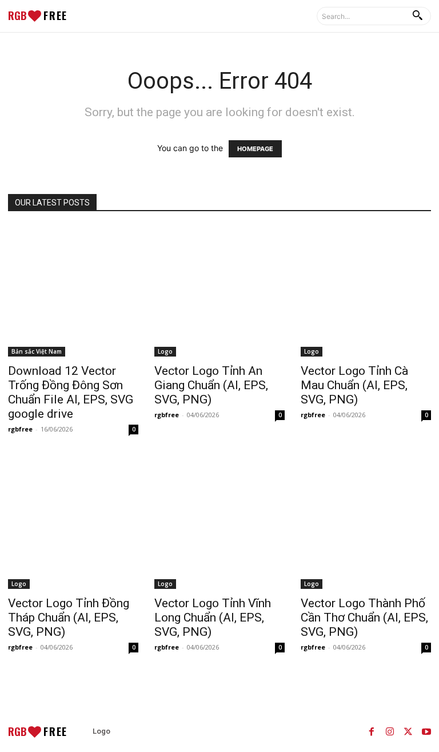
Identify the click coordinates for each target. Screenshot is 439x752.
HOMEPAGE (255, 149)
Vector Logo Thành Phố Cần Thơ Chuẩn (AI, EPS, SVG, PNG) (364, 617)
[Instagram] (389, 731)
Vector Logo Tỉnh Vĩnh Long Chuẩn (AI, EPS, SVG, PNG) (212, 617)
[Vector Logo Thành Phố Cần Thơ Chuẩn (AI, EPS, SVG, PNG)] (366, 523)
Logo (165, 351)
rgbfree (20, 429)
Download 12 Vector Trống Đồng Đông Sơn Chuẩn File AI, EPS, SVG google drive (70, 392)
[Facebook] (371, 731)
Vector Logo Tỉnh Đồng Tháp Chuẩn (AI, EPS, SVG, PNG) (68, 617)
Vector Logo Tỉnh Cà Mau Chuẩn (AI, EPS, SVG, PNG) (354, 385)
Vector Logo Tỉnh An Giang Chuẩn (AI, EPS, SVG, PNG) (211, 385)
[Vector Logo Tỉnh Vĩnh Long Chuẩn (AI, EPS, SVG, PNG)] (219, 523)
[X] (408, 731)
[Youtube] (426, 731)
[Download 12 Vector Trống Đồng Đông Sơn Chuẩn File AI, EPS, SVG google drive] (73, 291)
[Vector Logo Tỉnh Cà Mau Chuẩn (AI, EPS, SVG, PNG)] (366, 291)
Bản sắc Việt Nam (36, 351)
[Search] (417, 16)
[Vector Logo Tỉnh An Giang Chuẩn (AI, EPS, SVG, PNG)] (219, 291)
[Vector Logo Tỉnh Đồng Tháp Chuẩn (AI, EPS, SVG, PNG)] (73, 523)
